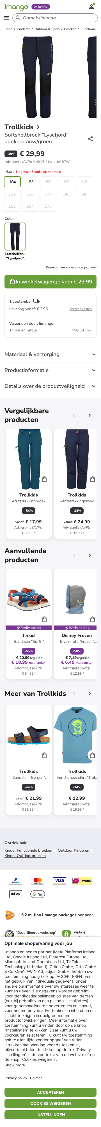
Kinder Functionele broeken (28, 850)
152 (12, 206)
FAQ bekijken (82, 330)
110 (66, 182)
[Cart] (44, 479)
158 (30, 182)
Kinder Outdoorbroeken (25, 855)
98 (48, 182)
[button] (37, 161)
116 (84, 182)
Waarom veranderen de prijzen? (71, 267)
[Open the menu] (6, 18)
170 (48, 206)
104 (12, 182)
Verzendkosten (81, 309)
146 (84, 194)
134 (48, 194)
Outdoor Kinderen (73, 850)
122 (12, 194)
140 (66, 194)
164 (30, 206)
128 (30, 194)
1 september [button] (20, 301)
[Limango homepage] (16, 6)
